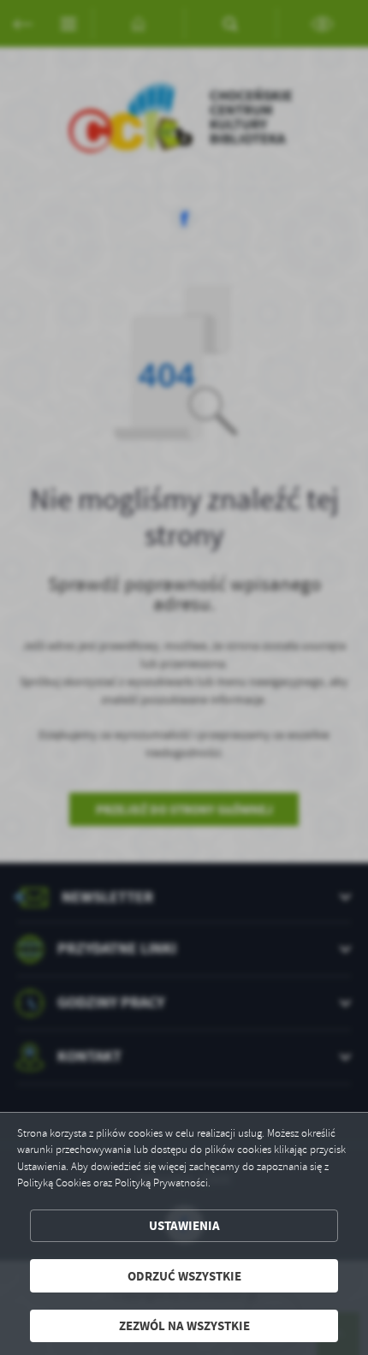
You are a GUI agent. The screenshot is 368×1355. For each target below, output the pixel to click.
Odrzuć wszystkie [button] (184, 1276)
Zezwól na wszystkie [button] (184, 1325)
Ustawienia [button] (184, 1225)
